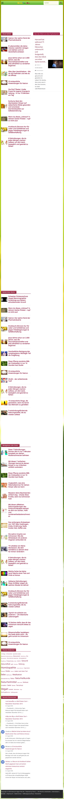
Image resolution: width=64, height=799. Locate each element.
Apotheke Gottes (17, 654)
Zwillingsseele (14, 692)
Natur (12, 678)
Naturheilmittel (9, 681)
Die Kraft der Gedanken (12, 658)
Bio (27, 656)
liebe (3, 674)
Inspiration (27, 668)
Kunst (12, 671)
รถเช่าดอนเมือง (9, 701)
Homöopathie (8, 667)
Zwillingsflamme (5, 692)
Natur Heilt (19, 682)
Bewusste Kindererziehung (6, 656)
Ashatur (38, 65)
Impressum (10, 793)
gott (12, 664)
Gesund (25, 661)
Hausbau (16, 664)
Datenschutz (17, 793)
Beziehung (23, 656)
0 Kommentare (39, 70)
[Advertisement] (32, 19)
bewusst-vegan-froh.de (17, 791)
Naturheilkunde (22, 678)
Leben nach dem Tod (21, 671)
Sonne (13, 685)
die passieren (22, 658)
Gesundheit (5, 664)
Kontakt (3, 793)
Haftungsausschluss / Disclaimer (32, 793)
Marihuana (9, 675)
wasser (11, 689)
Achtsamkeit (9, 654)
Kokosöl (3, 671)
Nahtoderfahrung (5, 678)
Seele (9, 685)
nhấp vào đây (9, 716)
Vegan (4, 689)
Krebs (8, 671)
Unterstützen (55, 791)
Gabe (15, 661)
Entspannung (9, 661)
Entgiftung (3, 661)
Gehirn (19, 661)
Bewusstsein (16, 656)
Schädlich (3, 685)
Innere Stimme (20, 668)
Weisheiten (16, 689)
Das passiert (3, 658)
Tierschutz (19, 685)
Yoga (21, 689)
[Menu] (2, 3)
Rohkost (25, 682)
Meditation (17, 674)
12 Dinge (3, 654)
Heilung (21, 664)
